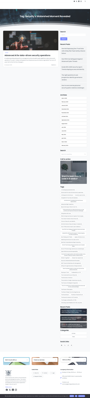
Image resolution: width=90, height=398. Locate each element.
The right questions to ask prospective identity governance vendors (72, 77)
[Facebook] (74, 1)
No (76, 395)
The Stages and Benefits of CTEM (68, 300)
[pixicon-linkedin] (12, 390)
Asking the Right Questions (67, 204)
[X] (76, 1)
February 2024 (65, 145)
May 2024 (64, 134)
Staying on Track (65, 272)
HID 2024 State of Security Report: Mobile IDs (71, 224)
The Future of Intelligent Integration (69, 283)
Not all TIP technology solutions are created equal (72, 248)
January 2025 (65, 105)
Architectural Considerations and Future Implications (73, 201)
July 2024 (64, 127)
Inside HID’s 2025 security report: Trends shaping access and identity (73, 233)
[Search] (85, 154)
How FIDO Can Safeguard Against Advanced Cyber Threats (73, 230)
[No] (88, 396)
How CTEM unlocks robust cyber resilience (71, 226)
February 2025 (65, 101)
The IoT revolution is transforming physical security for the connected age (73, 286)
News (73, 336)
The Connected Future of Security (69, 275)
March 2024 (64, 141)
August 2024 (64, 123)
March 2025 (64, 98)
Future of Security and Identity (68, 221)
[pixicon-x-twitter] (9, 390)
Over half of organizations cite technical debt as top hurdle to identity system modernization (73, 254)
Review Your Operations (77, 257)
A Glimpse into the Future (67, 195)
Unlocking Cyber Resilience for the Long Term (71, 302)
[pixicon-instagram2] (15, 390)
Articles (73, 333)
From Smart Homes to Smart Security (69, 218)
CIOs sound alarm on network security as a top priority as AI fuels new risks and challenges (73, 210)
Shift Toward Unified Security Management (71, 263)
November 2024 (65, 112)
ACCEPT (72, 395)
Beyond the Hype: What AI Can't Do (69, 206)
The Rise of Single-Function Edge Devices (70, 292)
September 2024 (65, 120)
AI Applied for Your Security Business (69, 197)
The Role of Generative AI (77, 294)
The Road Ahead (65, 294)
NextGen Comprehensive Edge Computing (71, 242)
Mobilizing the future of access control (70, 239)
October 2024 (65, 116)
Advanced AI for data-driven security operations (27, 55)
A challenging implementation (68, 189)
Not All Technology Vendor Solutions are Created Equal (73, 245)
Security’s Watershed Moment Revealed (70, 260)
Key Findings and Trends (66, 237)
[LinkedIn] (79, 1)
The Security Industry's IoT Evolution (69, 297)
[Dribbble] (71, 345)
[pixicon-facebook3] (6, 390)
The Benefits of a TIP (76, 272)
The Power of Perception (67, 289)
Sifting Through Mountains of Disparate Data (71, 265)
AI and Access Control (80, 195)
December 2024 (65, 109)
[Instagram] (81, 1)
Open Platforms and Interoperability (69, 251)
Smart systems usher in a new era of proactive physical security (73, 269)
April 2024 (64, 138)
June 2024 (64, 130)
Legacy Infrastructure (79, 237)
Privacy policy (82, 395)
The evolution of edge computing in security (71, 280)
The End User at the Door (67, 277)
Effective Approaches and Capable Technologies (72, 216)
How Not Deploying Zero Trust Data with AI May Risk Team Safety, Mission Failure (73, 51)
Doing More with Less (66, 213)
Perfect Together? (65, 257)
